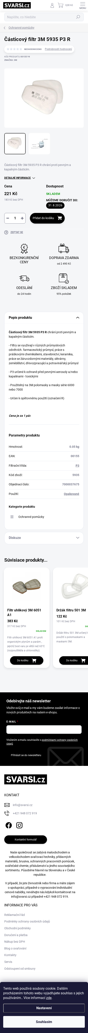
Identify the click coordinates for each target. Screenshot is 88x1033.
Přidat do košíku (43, 218)
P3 (77, 465)
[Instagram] (18, 824)
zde (48, 998)
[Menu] (82, 5)
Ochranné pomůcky (31, 517)
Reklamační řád (14, 915)
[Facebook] (8, 824)
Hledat (78, 17)
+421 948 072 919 (56, 896)
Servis (8, 962)
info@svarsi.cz (21, 896)
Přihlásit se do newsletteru (26, 755)
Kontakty (10, 955)
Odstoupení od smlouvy (19, 968)
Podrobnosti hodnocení (58, 49)
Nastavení (44, 1008)
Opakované (71, 494)
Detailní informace (17, 177)
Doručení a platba (16, 935)
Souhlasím (44, 1022)
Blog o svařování (15, 948)
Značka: (10, 60)
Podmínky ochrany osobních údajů (27, 921)
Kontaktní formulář (26, 839)
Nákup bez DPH (14, 941)
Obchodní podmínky (17, 928)
